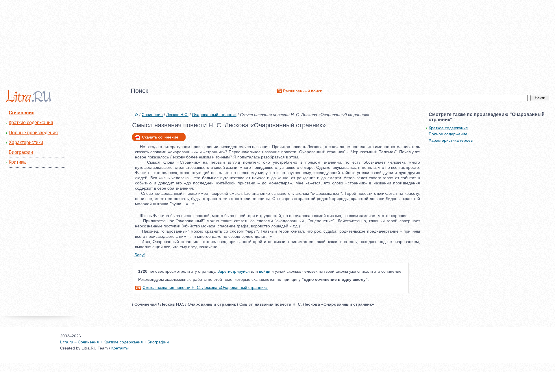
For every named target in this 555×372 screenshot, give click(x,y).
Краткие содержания (31, 122)
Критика (17, 162)
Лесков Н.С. (177, 114)
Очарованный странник (214, 114)
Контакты (120, 348)
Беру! (139, 255)
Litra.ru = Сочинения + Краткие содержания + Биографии (114, 342)
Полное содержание (448, 134)
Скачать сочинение (160, 137)
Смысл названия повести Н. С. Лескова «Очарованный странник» (205, 287)
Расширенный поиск (302, 91)
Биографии (21, 152)
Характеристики (26, 142)
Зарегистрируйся (233, 271)
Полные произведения (33, 132)
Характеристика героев (451, 140)
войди (264, 271)
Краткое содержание (448, 128)
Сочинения (21, 112)
